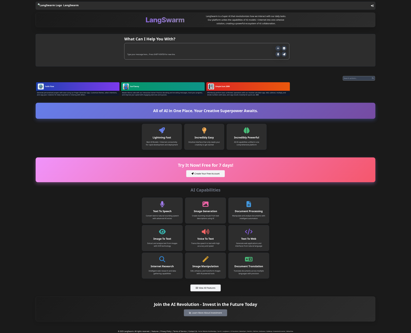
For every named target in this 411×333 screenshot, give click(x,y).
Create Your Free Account (207, 173)
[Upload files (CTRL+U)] (278, 48)
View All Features (207, 287)
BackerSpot (243, 331)
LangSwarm (71, 5)
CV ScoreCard (234, 331)
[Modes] (284, 48)
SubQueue (262, 331)
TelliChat (255, 331)
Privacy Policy (165, 331)
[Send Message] (284, 54)
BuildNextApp (212, 331)
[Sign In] (372, 6)
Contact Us (192, 331)
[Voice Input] (278, 54)
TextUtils (249, 331)
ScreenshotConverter (279, 331)
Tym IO (219, 331)
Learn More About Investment (207, 312)
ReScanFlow (290, 331)
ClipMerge (269, 331)
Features (155, 331)
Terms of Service (180, 331)
